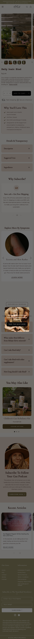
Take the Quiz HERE (17, 324)
